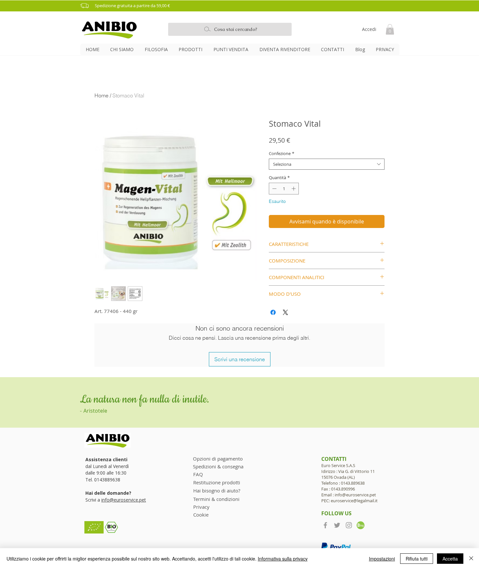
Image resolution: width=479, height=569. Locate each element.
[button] (242, 5)
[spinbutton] (284, 188)
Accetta (450, 558)
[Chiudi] (471, 558)
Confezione (281, 153)
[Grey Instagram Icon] (349, 525)
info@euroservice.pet (123, 500)
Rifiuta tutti (417, 558)
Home (101, 95)
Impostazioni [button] (382, 558)
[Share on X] (285, 312)
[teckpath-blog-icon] (360, 525)
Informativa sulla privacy (283, 558)
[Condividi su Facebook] (273, 312)
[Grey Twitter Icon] (337, 525)
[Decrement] (274, 188)
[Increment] (294, 188)
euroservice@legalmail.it (354, 501)
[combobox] (327, 164)
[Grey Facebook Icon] (325, 525)
